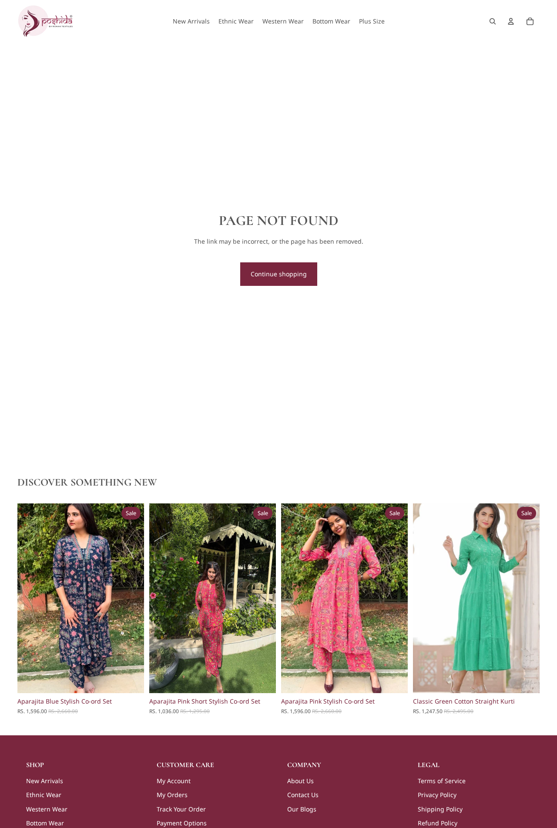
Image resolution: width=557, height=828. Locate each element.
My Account (174, 781)
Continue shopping (279, 274)
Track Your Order (181, 809)
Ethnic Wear (43, 795)
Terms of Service (442, 781)
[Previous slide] (30, 598)
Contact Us (303, 795)
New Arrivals (44, 781)
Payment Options (182, 823)
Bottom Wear (45, 823)
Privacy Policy (437, 795)
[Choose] (130, 680)
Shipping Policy (440, 809)
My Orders (172, 795)
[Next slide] (131, 598)
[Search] (492, 21)
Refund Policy (437, 823)
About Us (300, 781)
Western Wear (46, 809)
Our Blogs (301, 809)
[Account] (510, 21)
